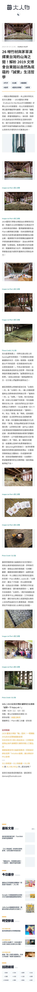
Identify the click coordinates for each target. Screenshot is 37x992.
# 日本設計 (6, 980)
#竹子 (6, 83)
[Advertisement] (18, 798)
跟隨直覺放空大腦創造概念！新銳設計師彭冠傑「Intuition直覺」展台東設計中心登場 (18, 753)
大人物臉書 (17, 763)
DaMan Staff (23, 47)
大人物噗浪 (6, 763)
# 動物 (22, 980)
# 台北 (31, 972)
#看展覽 (24, 83)
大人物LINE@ (12, 766)
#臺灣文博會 (16, 87)
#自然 (6, 87)
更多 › (33, 829)
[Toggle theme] (18, 14)
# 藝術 (6, 972)
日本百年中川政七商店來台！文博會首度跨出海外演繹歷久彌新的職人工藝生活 (18, 743)
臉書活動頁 (16, 717)
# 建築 (22, 972)
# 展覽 (31, 976)
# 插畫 (6, 976)
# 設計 (31, 980)
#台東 (14, 83)
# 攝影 (14, 980)
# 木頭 (14, 976)
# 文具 (22, 976)
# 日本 (14, 972)
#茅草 (27, 87)
